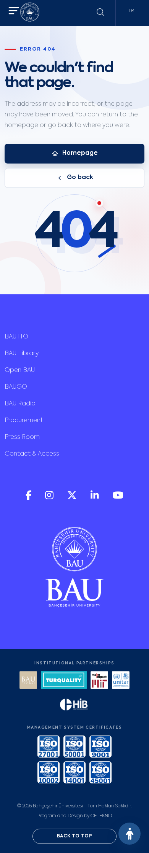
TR (131, 11)
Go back (80, 178)
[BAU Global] (28, 681)
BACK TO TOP (74, 836)
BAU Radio (20, 404)
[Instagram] (50, 498)
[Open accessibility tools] (129, 834)
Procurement (24, 421)
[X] (72, 498)
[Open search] (100, 12)
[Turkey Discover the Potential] (64, 681)
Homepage (80, 153)
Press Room (22, 437)
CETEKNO (101, 816)
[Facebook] (29, 498)
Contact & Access (32, 454)
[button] (14, 12)
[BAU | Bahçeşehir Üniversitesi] (30, 13)
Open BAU (20, 370)
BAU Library (22, 354)
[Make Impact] (99, 681)
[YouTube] (118, 498)
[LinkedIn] (95, 498)
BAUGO (16, 387)
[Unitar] (121, 681)
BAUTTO (16, 337)
